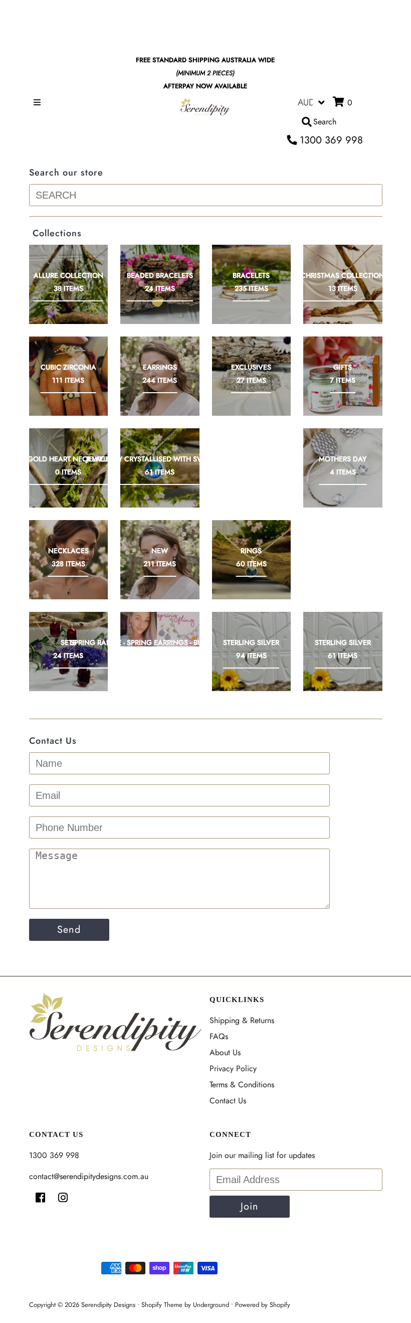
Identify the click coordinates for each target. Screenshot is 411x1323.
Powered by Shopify (262, 1304)
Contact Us (228, 1100)
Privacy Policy (233, 1068)
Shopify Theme (161, 1304)
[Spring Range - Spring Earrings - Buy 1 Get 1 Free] (159, 629)
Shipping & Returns (242, 1020)
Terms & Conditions (242, 1084)
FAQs (219, 1036)
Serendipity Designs (108, 1304)
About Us (225, 1052)
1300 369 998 (330, 140)
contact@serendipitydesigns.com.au (88, 1176)
